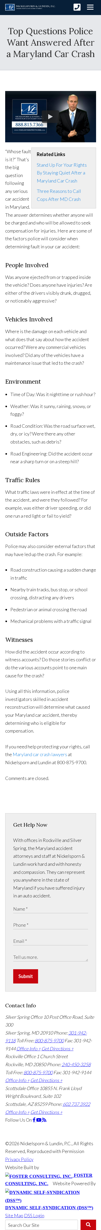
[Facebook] (34, 1120)
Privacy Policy (19, 1159)
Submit (25, 976)
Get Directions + (57, 1048)
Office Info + (28, 1048)
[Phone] (77, 7)
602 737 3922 (76, 1104)
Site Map (14, 1215)
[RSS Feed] (44, 1120)
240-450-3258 (76, 1064)
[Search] (88, 1225)
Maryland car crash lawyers (40, 754)
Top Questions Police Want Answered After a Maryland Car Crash (50, 42)
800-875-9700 (49, 1040)
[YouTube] (39, 1120)
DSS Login (34, 1215)
